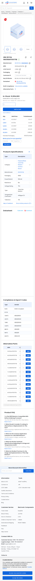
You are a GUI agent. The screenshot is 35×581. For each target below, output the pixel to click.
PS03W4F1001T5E (12, 351)
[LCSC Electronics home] (11, 3)
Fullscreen (20, 210)
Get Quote (7, 144)
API (19, 484)
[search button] (31, 8)
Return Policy (5, 514)
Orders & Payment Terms (8, 520)
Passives (14, 11)
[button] (2, 3)
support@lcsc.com (10, 544)
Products (8, 11)
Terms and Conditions (7, 493)
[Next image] (31, 49)
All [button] (29, 152)
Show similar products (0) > (24, 203)
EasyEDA (20, 511)
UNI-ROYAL (18, 63)
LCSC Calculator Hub (24, 487)
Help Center (4, 532)
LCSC (19, 517)
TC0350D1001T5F (12, 376)
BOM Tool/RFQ (22, 481)
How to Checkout (6, 517)
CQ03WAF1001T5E (12, 380)
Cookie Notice (5, 499)
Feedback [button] (4, 526)
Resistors (20, 11)
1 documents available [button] (21, 86)
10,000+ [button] (5, 129)
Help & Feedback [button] (8, 203)
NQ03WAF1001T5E (12, 355)
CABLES (20, 520)
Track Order (4, 511)
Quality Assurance (6, 490)
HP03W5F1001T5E (12, 359)
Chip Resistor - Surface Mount (8, 13)
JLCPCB (20, 514)
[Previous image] (4, 49)
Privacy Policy (5, 496)
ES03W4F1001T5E (12, 392)
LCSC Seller (4, 487)
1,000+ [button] (5, 123)
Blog (2, 502)
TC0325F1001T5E (11, 372)
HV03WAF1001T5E (12, 384)
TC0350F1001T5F (11, 368)
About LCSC (4, 481)
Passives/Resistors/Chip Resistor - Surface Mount (22, 164)
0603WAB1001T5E (12, 401)
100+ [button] (4, 119)
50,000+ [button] (5, 132)
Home (2, 11)
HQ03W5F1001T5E (12, 388)
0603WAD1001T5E (12, 363)
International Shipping (7, 523)
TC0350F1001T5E (11, 397)
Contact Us (4, 484)
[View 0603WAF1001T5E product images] (17, 31)
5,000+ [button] (5, 126)
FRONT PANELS (22, 523)
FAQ (2, 529)
